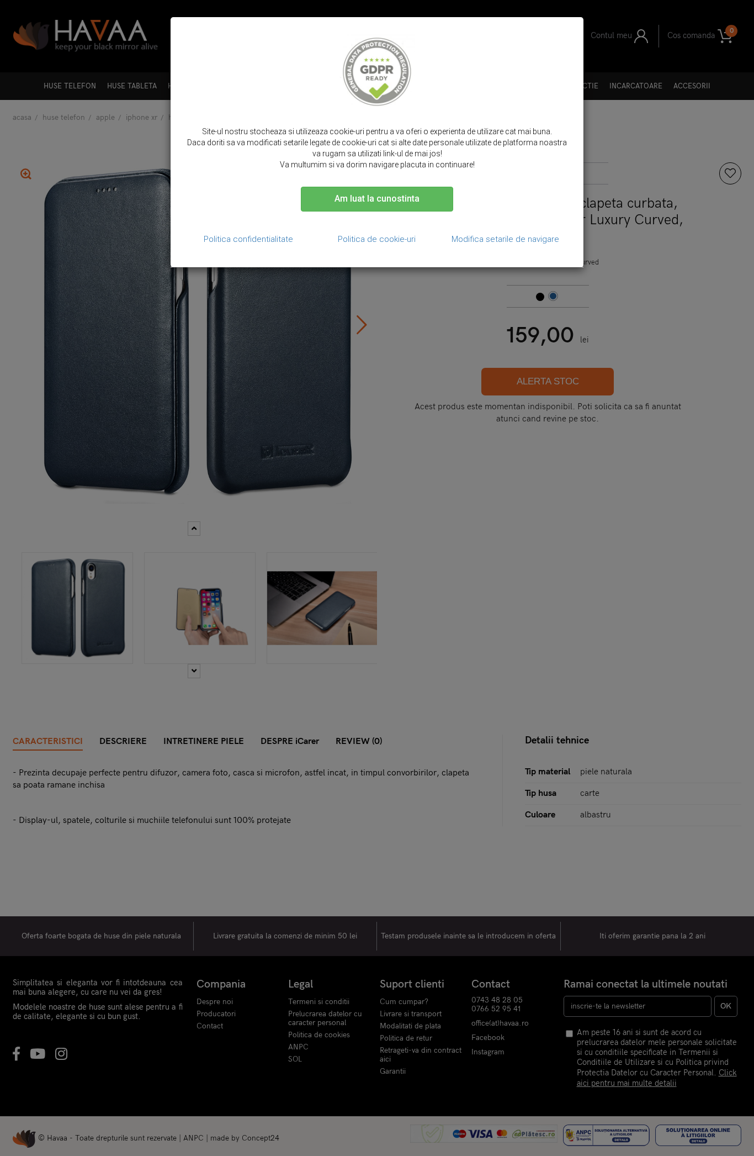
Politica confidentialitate (248, 239)
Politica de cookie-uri (377, 239)
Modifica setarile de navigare (505, 239)
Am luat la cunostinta (377, 198)
